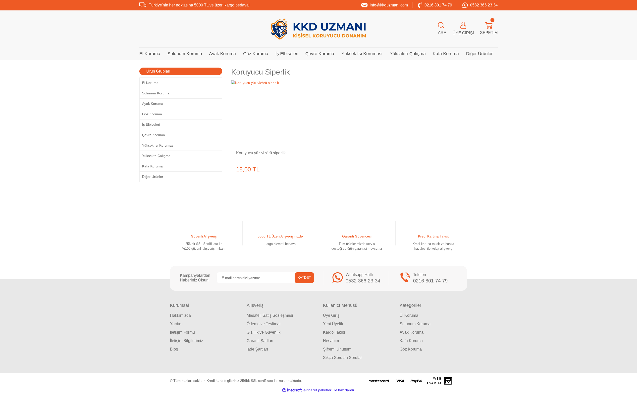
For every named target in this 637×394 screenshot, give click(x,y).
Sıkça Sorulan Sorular (342, 357)
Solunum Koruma (415, 324)
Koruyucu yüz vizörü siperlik (261, 153)
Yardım (176, 324)
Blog (174, 349)
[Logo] (318, 29)
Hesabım (331, 341)
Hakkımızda (180, 315)
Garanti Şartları (260, 341)
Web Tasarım (433, 380)
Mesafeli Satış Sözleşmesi (270, 315)
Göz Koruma (411, 349)
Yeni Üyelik (333, 324)
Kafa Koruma (411, 341)
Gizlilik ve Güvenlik (263, 332)
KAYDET (304, 277)
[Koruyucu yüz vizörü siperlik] (264, 113)
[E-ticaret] (317, 390)
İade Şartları (257, 349)
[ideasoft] (292, 390)
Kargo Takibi (334, 332)
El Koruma (409, 315)
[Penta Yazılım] (448, 381)
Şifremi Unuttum (337, 349)
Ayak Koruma (412, 332)
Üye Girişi (331, 315)
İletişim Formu (182, 332)
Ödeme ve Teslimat (263, 324)
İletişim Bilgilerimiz (186, 341)
